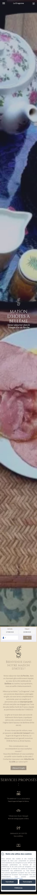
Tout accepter (27, 882)
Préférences (18, 888)
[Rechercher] (27, 638)
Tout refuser (10, 882)
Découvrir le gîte (18, 768)
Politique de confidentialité (14, 878)
